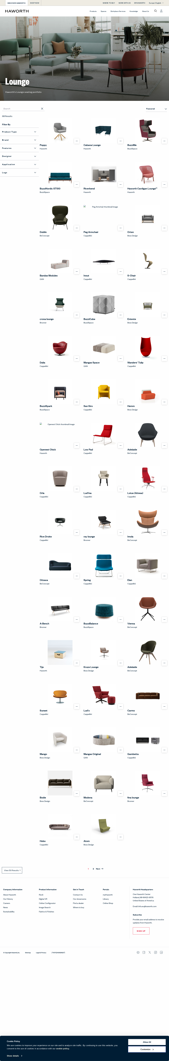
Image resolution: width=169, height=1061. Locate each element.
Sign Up (141, 930)
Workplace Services (118, 11)
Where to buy (78, 907)
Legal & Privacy (41, 952)
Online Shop (108, 903)
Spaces (103, 11)
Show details (13, 1056)
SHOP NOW (34, 3)
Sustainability (8, 911)
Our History (8, 898)
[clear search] (42, 109)
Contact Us (78, 894)
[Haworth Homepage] (21, 11)
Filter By (6, 124)
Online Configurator (47, 903)
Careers (6, 903)
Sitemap (28, 952)
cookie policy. (63, 1048)
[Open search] (155, 11)
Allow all (147, 1042)
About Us (145, 11)
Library (106, 898)
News (5, 907)
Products (93, 11)
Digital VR (43, 898)
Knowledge (134, 11)
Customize (145, 1049)
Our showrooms (79, 898)
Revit (41, 894)
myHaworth (108, 894)
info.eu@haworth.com (147, 906)
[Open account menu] (161, 11)
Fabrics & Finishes (46, 911)
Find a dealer (78, 903)
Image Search (45, 907)
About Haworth (9, 894)
